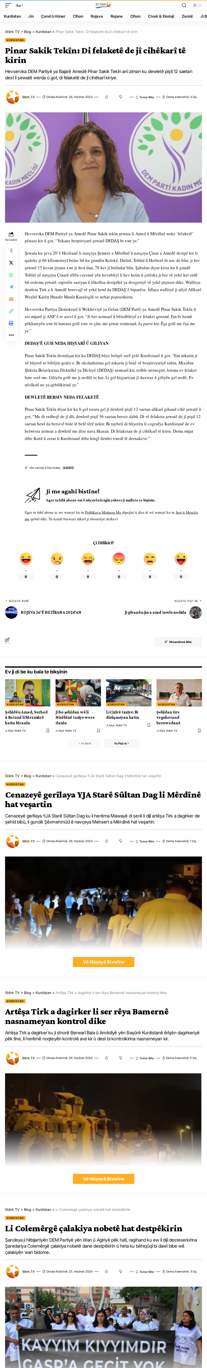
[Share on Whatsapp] (11, 275)
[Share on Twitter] (11, 263)
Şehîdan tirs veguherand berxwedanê (168, 717)
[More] (11, 335)
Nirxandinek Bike (180, 642)
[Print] (11, 323)
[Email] (11, 299)
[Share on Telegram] (11, 287)
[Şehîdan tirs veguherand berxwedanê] (179, 692)
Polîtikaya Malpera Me (103, 512)
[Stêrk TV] (103, 5)
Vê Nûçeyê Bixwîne (103, 962)
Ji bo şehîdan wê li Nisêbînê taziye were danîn (75, 717)
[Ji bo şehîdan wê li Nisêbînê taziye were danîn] (78, 692)
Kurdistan (15, 40)
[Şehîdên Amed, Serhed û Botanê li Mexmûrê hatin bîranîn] (27, 692)
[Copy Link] (11, 311)
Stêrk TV (28, 97)
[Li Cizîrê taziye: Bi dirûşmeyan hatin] (128, 692)
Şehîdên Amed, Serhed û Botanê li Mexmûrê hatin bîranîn (26, 717)
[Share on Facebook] (11, 251)
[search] (184, 5)
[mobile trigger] (9, 5)
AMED (68, 467)
